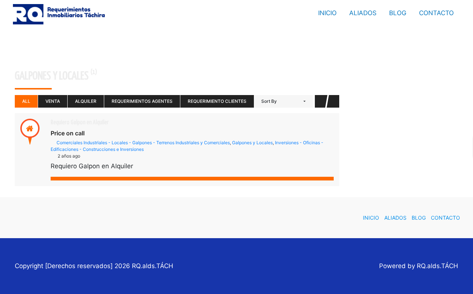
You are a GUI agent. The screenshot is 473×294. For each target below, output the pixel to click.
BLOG (397, 13)
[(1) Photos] (13, 131)
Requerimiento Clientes (217, 101)
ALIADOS (363, 13)
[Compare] (46, 131)
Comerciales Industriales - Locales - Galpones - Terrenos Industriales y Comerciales (143, 142)
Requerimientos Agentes (142, 101)
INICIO (327, 13)
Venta (52, 101)
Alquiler (85, 101)
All (26, 101)
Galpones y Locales (252, 142)
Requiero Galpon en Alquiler (80, 122)
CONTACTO (436, 13)
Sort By (269, 101)
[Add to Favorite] (30, 131)
